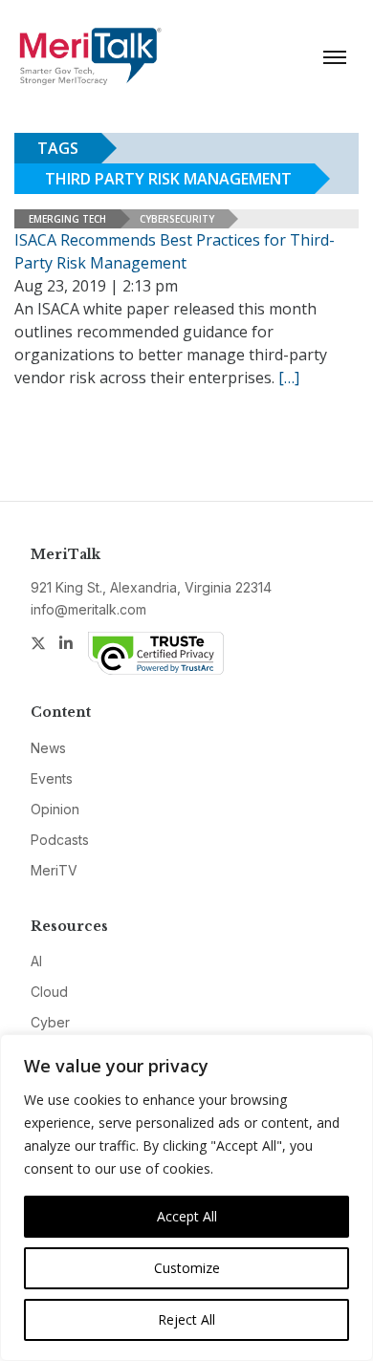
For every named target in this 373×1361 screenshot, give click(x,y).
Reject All (186, 1319)
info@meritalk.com (88, 609)
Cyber (50, 1022)
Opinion (55, 809)
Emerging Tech (67, 219)
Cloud (49, 991)
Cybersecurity (177, 219)
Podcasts (60, 840)
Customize (187, 1268)
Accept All (187, 1216)
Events (52, 778)
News (48, 748)
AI (36, 961)
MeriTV (54, 870)
